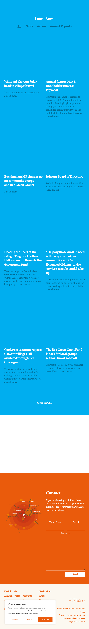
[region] (30, 612)
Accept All (45, 619)
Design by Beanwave (76, 621)
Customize (15, 619)
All (19, 26)
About (42, 595)
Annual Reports (61, 26)
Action (41, 26)
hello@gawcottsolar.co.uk (69, 506)
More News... (44, 402)
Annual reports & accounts (18, 595)
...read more (10, 96)
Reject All (30, 619)
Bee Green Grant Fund (20, 272)
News (29, 26)
